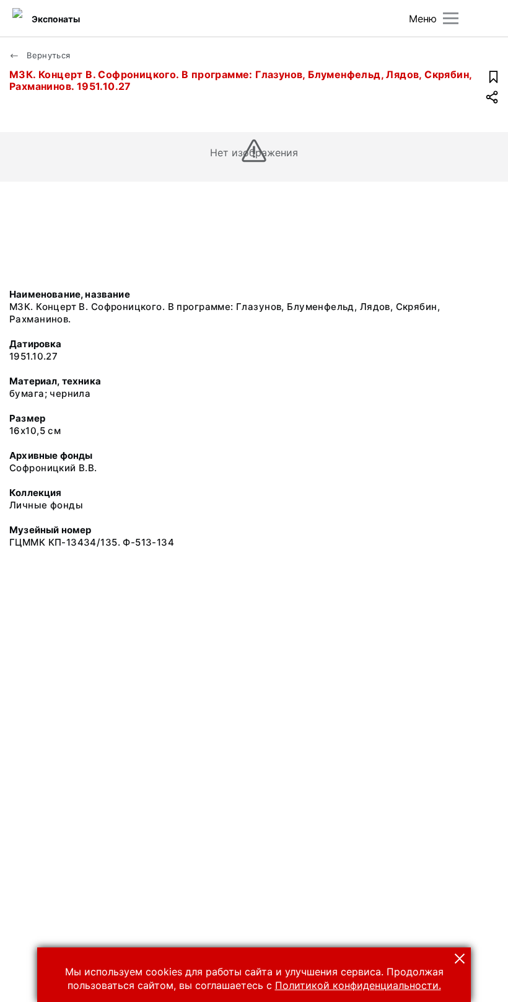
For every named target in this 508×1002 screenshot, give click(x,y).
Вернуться (47, 55)
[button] (459, 958)
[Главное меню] (451, 18)
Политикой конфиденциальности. (358, 985)
